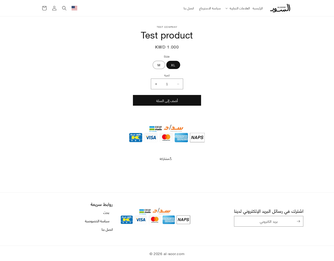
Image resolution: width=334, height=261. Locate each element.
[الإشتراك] (298, 221)
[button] (237, 8)
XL (173, 65)
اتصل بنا (107, 229)
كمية (167, 75)
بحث (106, 212)
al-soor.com (174, 253)
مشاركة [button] (164, 158)
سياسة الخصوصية (97, 221)
